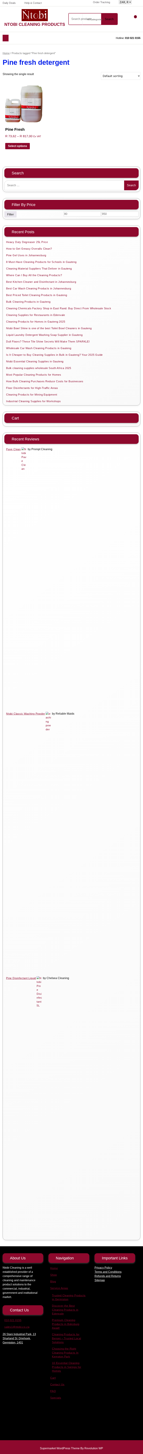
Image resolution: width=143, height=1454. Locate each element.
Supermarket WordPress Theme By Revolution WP (71, 1448)
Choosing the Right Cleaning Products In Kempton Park (65, 1352)
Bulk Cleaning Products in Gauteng (28, 301)
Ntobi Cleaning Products (34, 24)
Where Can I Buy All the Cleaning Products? (34, 275)
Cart (53, 1377)
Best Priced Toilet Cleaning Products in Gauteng (36, 295)
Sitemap (100, 1280)
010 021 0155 (132, 37)
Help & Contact (33, 2)
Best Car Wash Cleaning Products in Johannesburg (38, 288)
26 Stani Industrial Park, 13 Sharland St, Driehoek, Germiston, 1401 (19, 1338)
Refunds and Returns (108, 1276)
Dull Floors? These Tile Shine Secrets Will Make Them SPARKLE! (48, 341)
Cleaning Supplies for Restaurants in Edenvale (35, 314)
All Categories (94, 19)
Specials (55, 1397)
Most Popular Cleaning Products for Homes (33, 374)
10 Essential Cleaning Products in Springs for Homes (66, 1366)
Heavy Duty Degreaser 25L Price (27, 242)
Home (6, 53)
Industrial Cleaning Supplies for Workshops (33, 401)
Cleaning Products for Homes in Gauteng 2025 (35, 321)
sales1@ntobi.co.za (16, 1326)
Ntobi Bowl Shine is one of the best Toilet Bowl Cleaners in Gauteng (49, 328)
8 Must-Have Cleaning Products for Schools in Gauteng (41, 261)
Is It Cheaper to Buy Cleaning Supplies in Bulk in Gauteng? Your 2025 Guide (54, 354)
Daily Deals (9, 2)
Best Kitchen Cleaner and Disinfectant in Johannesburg (41, 281)
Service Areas (59, 1288)
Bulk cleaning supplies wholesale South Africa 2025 (38, 368)
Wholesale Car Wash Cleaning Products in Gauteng (38, 348)
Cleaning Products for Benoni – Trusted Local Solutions (66, 1338)
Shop (53, 1274)
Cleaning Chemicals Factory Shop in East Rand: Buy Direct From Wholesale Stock (58, 308)
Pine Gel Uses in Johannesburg (26, 255)
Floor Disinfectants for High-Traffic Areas (32, 387)
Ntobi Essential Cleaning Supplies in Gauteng (34, 361)
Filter (10, 214)
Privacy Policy (103, 1267)
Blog (53, 1281)
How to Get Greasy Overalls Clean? (29, 248)
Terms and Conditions (108, 1271)
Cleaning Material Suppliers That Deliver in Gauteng (39, 268)
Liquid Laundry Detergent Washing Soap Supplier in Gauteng (44, 334)
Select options (17, 146)
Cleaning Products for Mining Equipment (31, 394)
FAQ (53, 1391)
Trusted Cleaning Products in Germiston (69, 1297)
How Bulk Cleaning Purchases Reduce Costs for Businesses (44, 381)
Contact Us (57, 1384)
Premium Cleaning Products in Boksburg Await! (65, 1324)
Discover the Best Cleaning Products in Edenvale (65, 1309)
